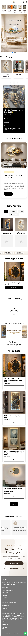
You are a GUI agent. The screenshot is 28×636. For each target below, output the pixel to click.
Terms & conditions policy (8, 590)
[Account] (23, 2)
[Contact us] (25, 633)
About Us (4, 597)
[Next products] (15, 82)
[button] (12, 52)
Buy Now (8, 193)
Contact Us (4, 595)
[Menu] (1, 2)
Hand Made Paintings (20, 11)
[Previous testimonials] (3, 527)
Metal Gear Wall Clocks (25, 11)
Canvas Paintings (9, 11)
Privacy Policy (5, 592)
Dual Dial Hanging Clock (14, 11)
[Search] (4, 2)
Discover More (14, 568)
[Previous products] (12, 82)
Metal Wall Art (14, 214)
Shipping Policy (5, 599)
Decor (21, 211)
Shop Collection (14, 563)
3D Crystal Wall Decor (4, 11)
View (14, 387)
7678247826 (6, 122)
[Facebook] (3, 628)
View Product (14, 287)
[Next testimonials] (25, 527)
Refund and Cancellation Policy (9, 602)
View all (14, 504)
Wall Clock (13, 211)
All (6, 211)
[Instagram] (6, 628)
